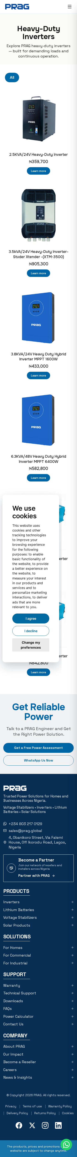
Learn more (38, 171)
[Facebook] (19, 1125)
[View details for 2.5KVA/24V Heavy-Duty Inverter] (38, 118)
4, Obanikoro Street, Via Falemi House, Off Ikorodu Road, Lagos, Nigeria (37, 842)
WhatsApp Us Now (38, 760)
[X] (32, 1125)
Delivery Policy (17, 1113)
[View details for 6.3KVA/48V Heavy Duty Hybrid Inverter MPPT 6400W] (38, 420)
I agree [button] (31, 618)
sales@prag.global (25, 830)
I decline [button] (30, 631)
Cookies (68, 1113)
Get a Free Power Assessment (38, 748)
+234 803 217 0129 (25, 823)
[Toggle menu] (69, 6)
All (12, 77)
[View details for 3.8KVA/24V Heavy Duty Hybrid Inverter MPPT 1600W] (38, 317)
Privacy (10, 1106)
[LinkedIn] (58, 1125)
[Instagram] (45, 1125)
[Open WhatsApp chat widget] (66, 1144)
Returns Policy (45, 1113)
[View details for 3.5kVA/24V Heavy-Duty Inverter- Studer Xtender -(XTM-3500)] (38, 215)
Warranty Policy (60, 1106)
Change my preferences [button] (31, 644)
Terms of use (32, 1106)
